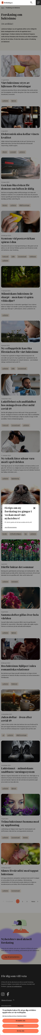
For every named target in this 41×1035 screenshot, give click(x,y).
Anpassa (20, 1026)
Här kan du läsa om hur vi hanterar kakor (14, 1016)
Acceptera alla (20, 1021)
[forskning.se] (6, 2)
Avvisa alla (20, 1031)
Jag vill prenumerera (11, 527)
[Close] (34, 508)
